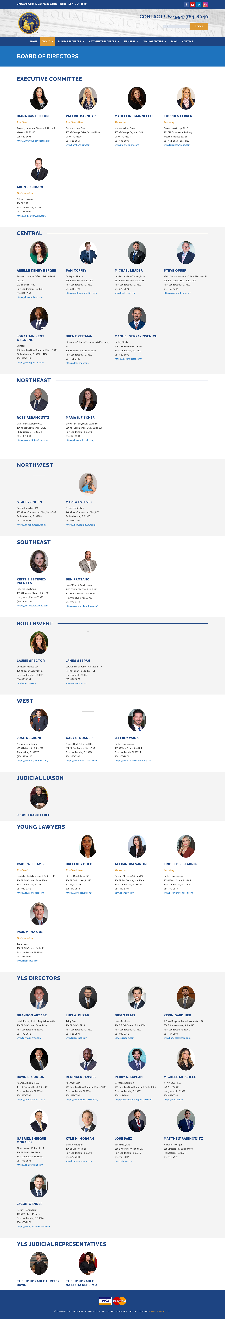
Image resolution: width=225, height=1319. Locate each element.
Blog (174, 41)
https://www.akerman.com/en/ (82, 1099)
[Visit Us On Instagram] (205, 4)
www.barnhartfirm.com (78, 144)
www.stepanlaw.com (76, 683)
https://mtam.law (173, 1099)
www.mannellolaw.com (127, 144)
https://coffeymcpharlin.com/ (81, 293)
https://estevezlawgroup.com (32, 605)
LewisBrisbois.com (124, 1037)
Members (129, 41)
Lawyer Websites (160, 1311)
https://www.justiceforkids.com (33, 1226)
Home (33, 41)
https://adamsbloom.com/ (31, 1099)
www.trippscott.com (27, 960)
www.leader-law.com (125, 293)
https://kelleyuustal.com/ (128, 358)
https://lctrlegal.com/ (77, 362)
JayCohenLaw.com (124, 892)
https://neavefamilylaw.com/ (81, 524)
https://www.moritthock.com (81, 760)
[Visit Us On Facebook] (186, 4)
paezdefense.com (124, 1161)
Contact (187, 41)
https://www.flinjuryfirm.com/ (33, 440)
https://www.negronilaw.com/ (32, 760)
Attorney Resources (102, 41)
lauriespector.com (26, 683)
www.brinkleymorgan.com (79, 1161)
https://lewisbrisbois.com (30, 892)
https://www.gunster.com (30, 362)
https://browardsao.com (30, 297)
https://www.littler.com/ (79, 892)
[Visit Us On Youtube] (192, 4)
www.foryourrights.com (29, 1037)
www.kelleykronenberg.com (178, 892)
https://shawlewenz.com (30, 1164)
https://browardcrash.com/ (80, 440)
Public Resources (69, 41)
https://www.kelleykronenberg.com (133, 760)
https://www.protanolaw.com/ (82, 606)
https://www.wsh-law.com (177, 293)
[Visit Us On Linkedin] (199, 4)
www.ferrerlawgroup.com (177, 144)
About (46, 41)
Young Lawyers (153, 41)
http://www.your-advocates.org (33, 140)
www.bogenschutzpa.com (177, 1037)
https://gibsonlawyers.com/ (31, 215)
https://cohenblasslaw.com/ (32, 524)
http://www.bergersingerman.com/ (133, 1099)
